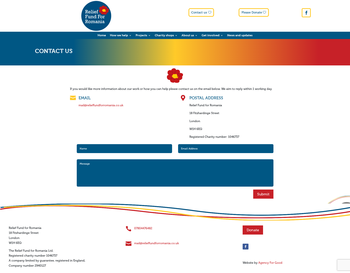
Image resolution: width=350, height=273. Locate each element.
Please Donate (252, 12)
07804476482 (143, 228)
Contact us (199, 12)
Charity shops (164, 35)
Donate (253, 230)
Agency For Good (270, 262)
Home (102, 35)
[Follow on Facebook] (306, 12)
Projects (141, 35)
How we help (119, 35)
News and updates (239, 35)
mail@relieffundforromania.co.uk (101, 105)
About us (188, 35)
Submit (263, 194)
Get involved (210, 35)
